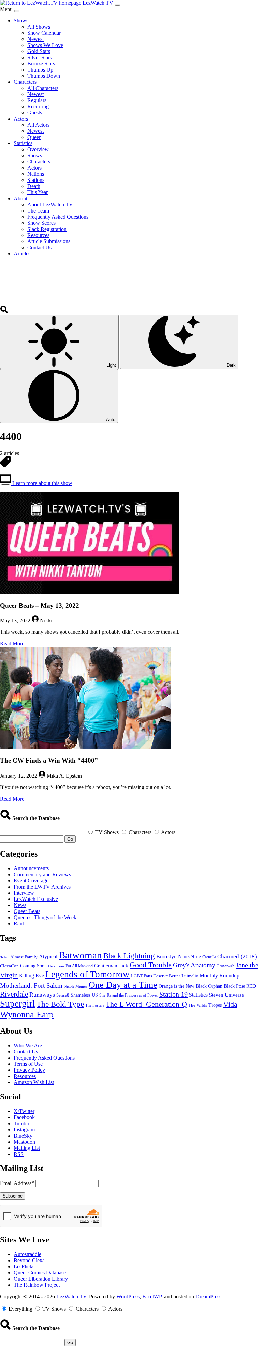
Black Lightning (129, 955)
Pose (240, 986)
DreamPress (208, 1296)
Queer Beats (27, 911)
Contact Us (26, 1051)
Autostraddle (27, 1254)
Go (70, 839)
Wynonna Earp (27, 1014)
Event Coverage (31, 880)
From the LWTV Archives (42, 887)
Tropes (215, 1005)
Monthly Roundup (219, 975)
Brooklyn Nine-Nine (178, 957)
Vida (230, 1004)
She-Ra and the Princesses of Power (128, 995)
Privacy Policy (29, 1070)
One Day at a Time (123, 985)
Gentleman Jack (111, 965)
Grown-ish (225, 966)
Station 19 (173, 994)
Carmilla (209, 957)
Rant (19, 923)
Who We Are (28, 1045)
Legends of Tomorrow (87, 974)
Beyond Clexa (29, 1260)
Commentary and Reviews (42, 874)
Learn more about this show (41, 483)
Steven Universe (226, 995)
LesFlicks (24, 1266)
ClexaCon (9, 965)
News (20, 905)
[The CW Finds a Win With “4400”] (85, 747)
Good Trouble (151, 965)
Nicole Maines (75, 986)
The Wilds (197, 1005)
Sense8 (62, 995)
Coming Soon (33, 965)
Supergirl (17, 1004)
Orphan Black (221, 986)
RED (251, 986)
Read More (12, 643)
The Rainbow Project (37, 1285)
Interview (24, 893)
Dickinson (56, 966)
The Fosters (94, 1005)
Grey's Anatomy (194, 965)
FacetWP (151, 1296)
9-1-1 (4, 957)
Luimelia (189, 976)
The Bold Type (60, 1004)
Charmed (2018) (237, 956)
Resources (25, 1076)
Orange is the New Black (183, 986)
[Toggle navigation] (117, 5)
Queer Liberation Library (41, 1279)
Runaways (42, 994)
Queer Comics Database (40, 1272)
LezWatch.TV (71, 1296)
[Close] (16, 11)
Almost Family (24, 957)
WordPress (128, 1296)
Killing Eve (31, 975)
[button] (5, 311)
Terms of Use (28, 1064)
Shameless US (84, 995)
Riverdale (14, 994)
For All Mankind (79, 966)
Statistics (198, 994)
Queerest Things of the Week (45, 917)
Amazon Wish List (34, 1082)
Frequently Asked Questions (44, 1058)
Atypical (48, 956)
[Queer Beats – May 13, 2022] (89, 592)
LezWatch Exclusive (36, 899)
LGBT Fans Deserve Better (155, 976)
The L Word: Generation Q (146, 1004)
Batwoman (80, 955)
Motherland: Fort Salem (31, 985)
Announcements (31, 868)
